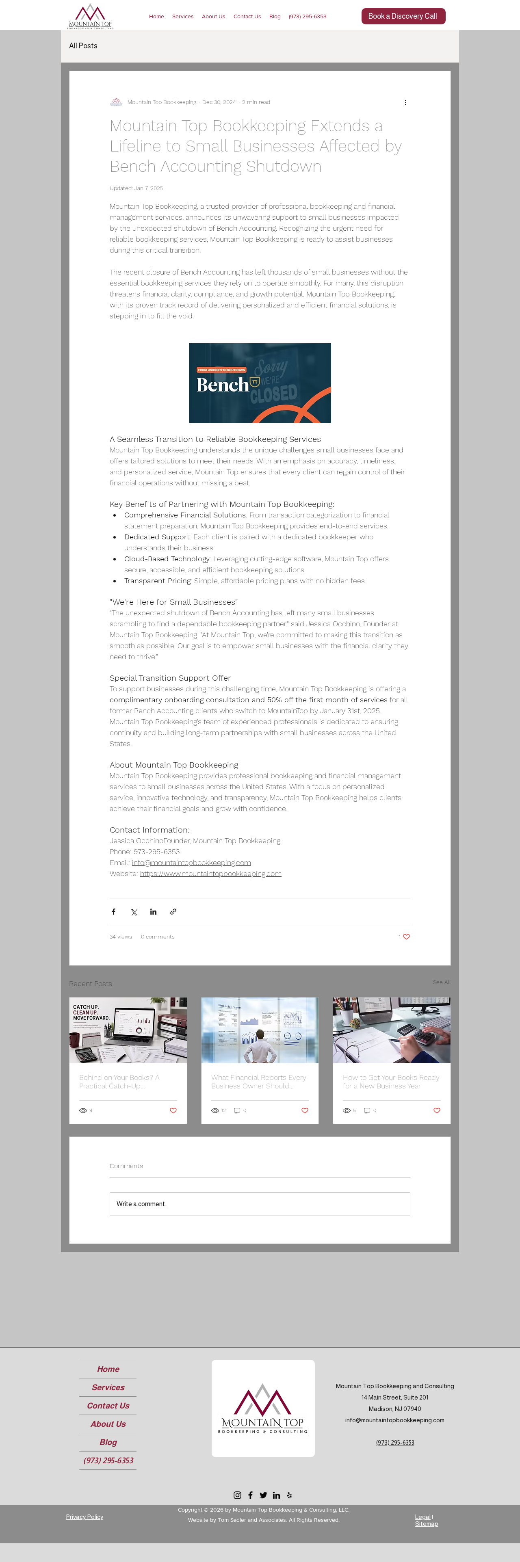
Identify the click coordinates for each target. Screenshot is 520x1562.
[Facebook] (250, 1495)
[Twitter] (263, 1495)
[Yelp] (289, 1495)
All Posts (83, 46)
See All (442, 982)
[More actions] (405, 102)
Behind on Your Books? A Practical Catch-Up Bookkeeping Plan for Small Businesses (124, 1081)
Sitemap (426, 1523)
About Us (108, 1423)
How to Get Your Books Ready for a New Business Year (391, 1081)
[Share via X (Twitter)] (133, 911)
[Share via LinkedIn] (153, 911)
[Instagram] (237, 1495)
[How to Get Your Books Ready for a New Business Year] (392, 1030)
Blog (108, 1442)
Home (108, 1369)
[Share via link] (173, 911)
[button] (214, 16)
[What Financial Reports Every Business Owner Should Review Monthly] (260, 1030)
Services (107, 1387)
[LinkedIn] (276, 1495)
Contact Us (108, 1405)
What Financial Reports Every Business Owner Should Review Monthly (258, 1081)
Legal (423, 1516)
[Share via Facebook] (113, 911)
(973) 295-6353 (108, 1460)
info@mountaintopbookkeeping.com (394, 1420)
